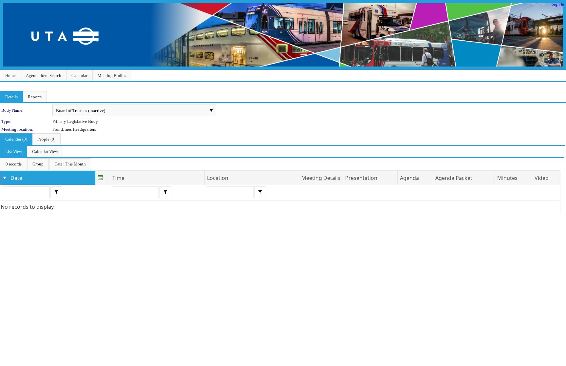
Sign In (558, 4)
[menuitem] (13, 164)
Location (217, 178)
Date (16, 178)
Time (118, 178)
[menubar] (45, 164)
